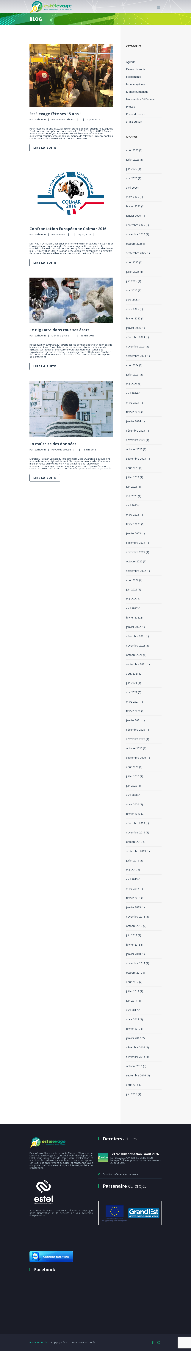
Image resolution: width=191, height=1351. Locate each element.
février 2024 (133, 412)
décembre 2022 (135, 542)
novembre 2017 (135, 963)
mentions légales (39, 1342)
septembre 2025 (136, 253)
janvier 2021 (133, 720)
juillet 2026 (132, 159)
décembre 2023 (135, 430)
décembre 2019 (135, 823)
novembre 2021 (135, 645)
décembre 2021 (135, 636)
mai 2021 (131, 692)
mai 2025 (131, 290)
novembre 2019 (135, 832)
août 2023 (132, 468)
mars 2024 (132, 402)
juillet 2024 (132, 374)
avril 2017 (132, 1010)
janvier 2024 (133, 421)
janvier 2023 (133, 533)
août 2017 (132, 982)
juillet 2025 (132, 271)
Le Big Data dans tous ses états (59, 329)
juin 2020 (131, 785)
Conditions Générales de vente (120, 1174)
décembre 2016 (135, 1047)
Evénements (58, 119)
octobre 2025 (134, 243)
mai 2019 (131, 870)
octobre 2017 (134, 972)
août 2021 (132, 673)
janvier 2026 (133, 215)
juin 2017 (131, 1000)
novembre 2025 (135, 234)
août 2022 (132, 580)
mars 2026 (132, 197)
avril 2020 (132, 795)
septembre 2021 (136, 664)
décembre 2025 (135, 225)
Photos (71, 119)
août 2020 (132, 767)
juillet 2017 (132, 991)
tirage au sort (134, 121)
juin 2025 (131, 281)
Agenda (130, 62)
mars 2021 (132, 701)
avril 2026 (132, 187)
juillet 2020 (132, 776)
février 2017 (133, 1028)
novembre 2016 (135, 1056)
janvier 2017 (133, 1038)
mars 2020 (132, 804)
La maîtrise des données (52, 443)
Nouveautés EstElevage (140, 99)
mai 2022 (131, 599)
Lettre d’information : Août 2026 (134, 1154)
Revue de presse (61, 449)
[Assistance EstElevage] (51, 1261)
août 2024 (132, 365)
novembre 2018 (135, 916)
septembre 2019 (136, 851)
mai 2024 (131, 384)
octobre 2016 (134, 1066)
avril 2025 (132, 299)
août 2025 (132, 262)
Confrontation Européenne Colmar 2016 (67, 228)
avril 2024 (132, 393)
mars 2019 (132, 888)
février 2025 (133, 318)
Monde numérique (137, 91)
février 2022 (133, 617)
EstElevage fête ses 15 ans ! (55, 113)
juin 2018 (131, 935)
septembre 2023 (136, 458)
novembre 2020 (135, 739)
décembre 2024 (135, 337)
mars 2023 (132, 514)
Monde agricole (60, 335)
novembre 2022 (135, 552)
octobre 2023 (134, 449)
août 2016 (132, 1085)
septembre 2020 (136, 757)
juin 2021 (131, 683)
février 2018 (133, 944)
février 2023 (133, 524)
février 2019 (133, 898)
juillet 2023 (132, 477)
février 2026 (133, 206)
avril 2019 (132, 879)
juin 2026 (131, 169)
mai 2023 (131, 496)
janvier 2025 (133, 328)
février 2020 (133, 813)
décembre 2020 (135, 729)
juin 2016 (131, 1094)
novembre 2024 (135, 346)
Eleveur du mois (135, 69)
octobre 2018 (134, 926)
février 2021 (133, 711)
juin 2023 (131, 486)
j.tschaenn (40, 119)
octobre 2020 (134, 748)
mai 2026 (131, 178)
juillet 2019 (132, 860)
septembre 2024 (136, 356)
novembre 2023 (135, 440)
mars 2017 (132, 1019)
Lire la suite (44, 148)
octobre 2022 (134, 561)
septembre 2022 (136, 571)
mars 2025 (132, 309)
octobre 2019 (134, 842)
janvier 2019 (133, 907)
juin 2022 (131, 589)
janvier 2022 (133, 627)
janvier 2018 (133, 954)
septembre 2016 (136, 1075)
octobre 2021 (134, 655)
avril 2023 (132, 505)
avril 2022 (132, 608)
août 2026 (132, 150)
